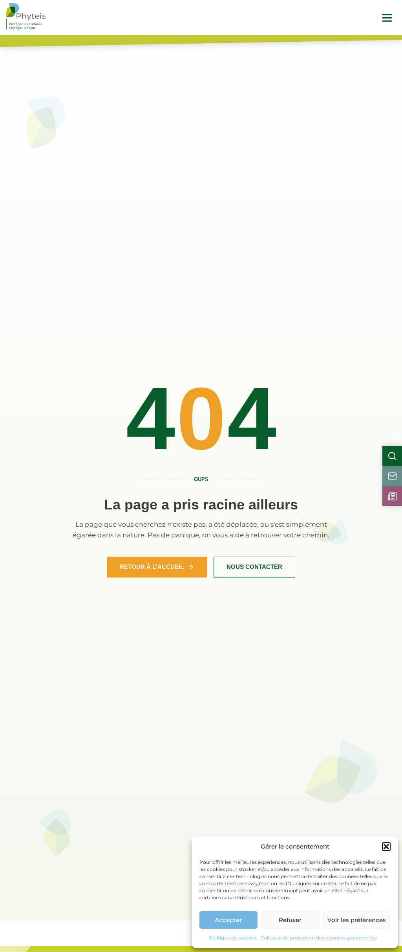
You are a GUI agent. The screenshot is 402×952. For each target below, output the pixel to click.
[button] (386, 847)
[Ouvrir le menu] (387, 17)
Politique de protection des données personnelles (318, 938)
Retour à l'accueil (152, 566)
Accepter (228, 920)
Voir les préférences (356, 920)
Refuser (290, 920)
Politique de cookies (232, 938)
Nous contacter (254, 566)
